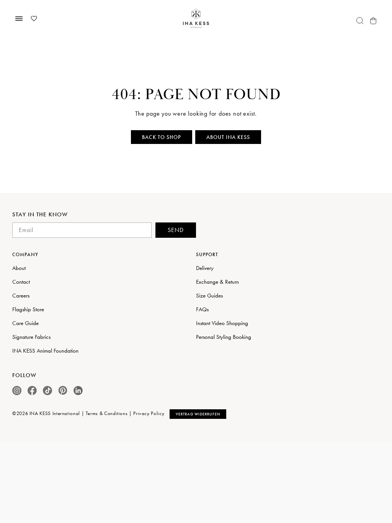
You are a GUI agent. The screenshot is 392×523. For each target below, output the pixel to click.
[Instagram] (16, 390)
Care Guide (25, 323)
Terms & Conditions (107, 413)
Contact (21, 282)
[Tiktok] (47, 390)
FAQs (202, 309)
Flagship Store (28, 309)
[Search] (359, 20)
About (19, 268)
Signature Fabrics (31, 337)
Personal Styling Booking (223, 337)
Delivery (205, 268)
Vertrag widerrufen (198, 414)
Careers (20, 295)
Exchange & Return (217, 282)
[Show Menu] (18, 18)
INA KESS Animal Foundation (45, 351)
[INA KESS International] (196, 18)
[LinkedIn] (78, 390)
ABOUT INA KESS (228, 137)
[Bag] (373, 20)
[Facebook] (32, 390)
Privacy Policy (148, 413)
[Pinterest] (62, 390)
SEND (176, 230)
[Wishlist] (33, 18)
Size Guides (209, 295)
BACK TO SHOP (161, 137)
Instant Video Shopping (222, 323)
